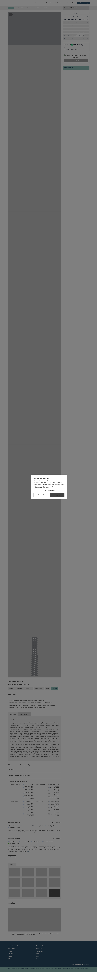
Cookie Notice (45, 487)
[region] (49, 487)
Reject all (41, 495)
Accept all (57, 495)
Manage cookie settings (49, 490)
